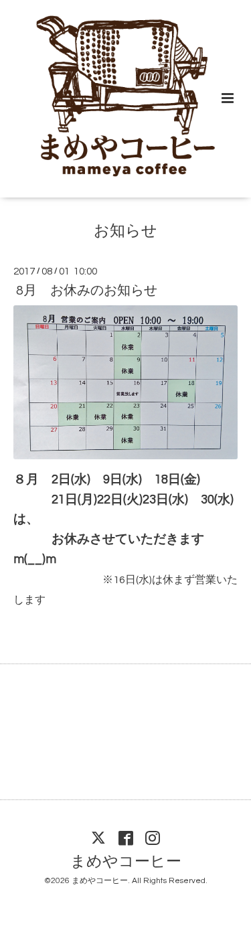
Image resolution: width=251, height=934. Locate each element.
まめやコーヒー (125, 862)
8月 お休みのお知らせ (86, 290)
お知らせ (125, 231)
